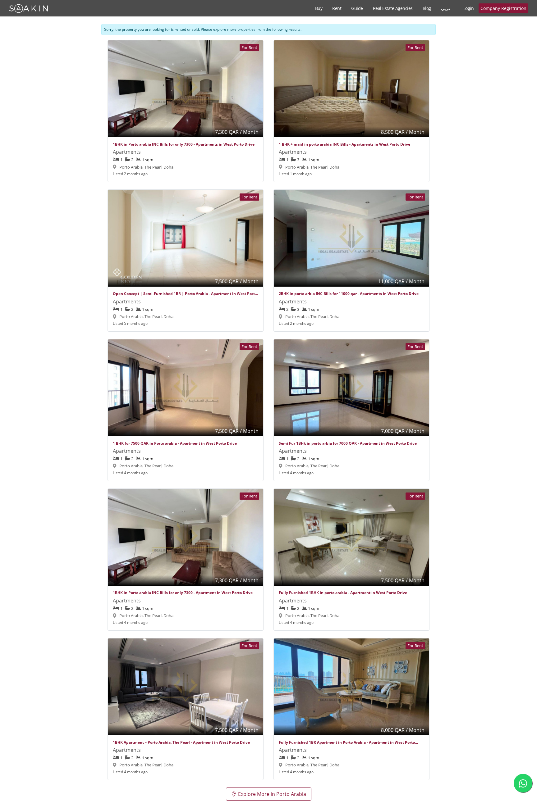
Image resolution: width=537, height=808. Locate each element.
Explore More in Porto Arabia (272, 794)
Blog (427, 8)
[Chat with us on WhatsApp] (523, 783)
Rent (336, 8)
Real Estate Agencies (393, 8)
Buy (319, 8)
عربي (446, 8)
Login (468, 8)
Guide (357, 8)
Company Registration (503, 8)
